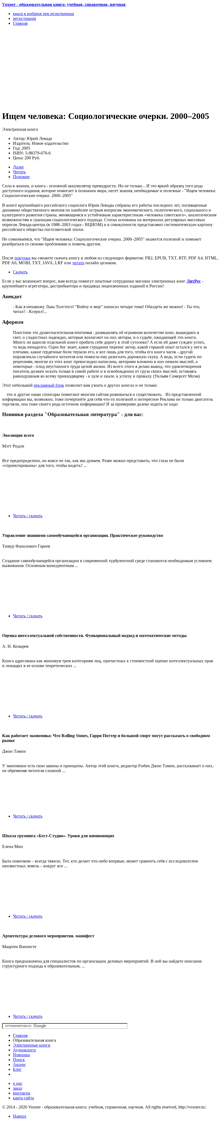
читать (78, 263)
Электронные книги (31, 1045)
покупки (22, 258)
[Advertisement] (78, 67)
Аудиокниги (24, 1050)
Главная (20, 1035)
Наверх (19, 1116)
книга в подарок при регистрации (43, 13)
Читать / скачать (27, 515)
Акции (19, 1064)
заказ (17, 1088)
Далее (18, 167)
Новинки (21, 1054)
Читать (19, 172)
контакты (21, 1093)
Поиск (19, 1059)
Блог (17, 1069)
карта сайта (23, 1098)
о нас (17, 1083)
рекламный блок (49, 385)
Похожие (21, 176)
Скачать (20, 272)
